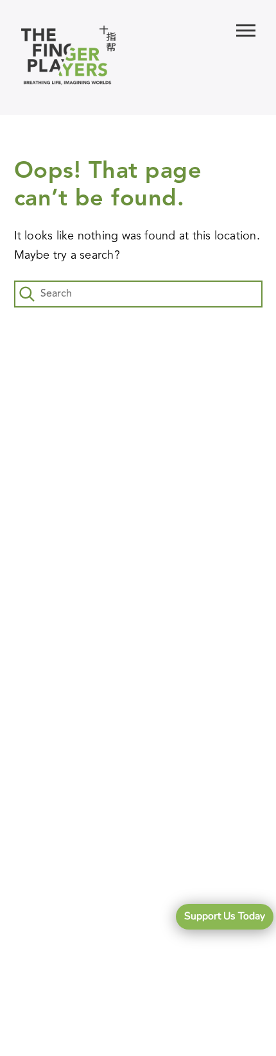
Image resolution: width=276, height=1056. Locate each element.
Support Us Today (224, 916)
